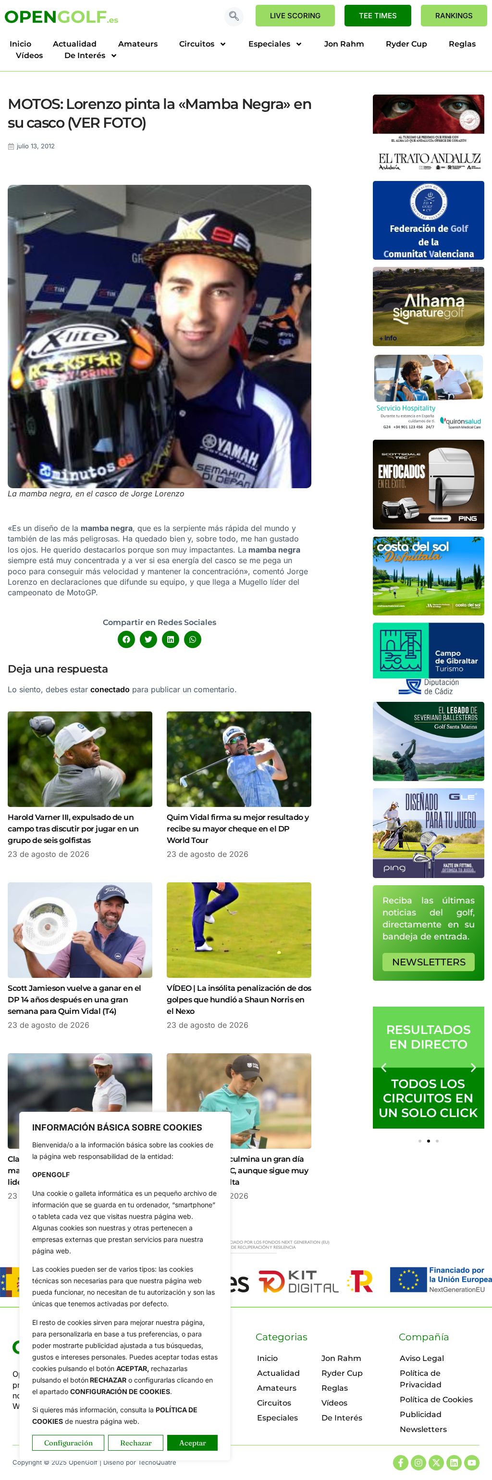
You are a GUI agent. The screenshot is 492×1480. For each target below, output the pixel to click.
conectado (110, 689)
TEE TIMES (378, 15)
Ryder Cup (406, 43)
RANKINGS (454, 15)
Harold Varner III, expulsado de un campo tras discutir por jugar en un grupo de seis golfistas (73, 829)
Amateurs (138, 43)
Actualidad (75, 43)
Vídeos (29, 55)
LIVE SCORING (295, 15)
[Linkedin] (454, 1462)
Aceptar (192, 1442)
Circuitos (196, 43)
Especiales (269, 43)
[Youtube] (472, 1462)
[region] (125, 1286)
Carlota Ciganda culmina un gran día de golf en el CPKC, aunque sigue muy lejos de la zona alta (237, 1171)
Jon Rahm (344, 43)
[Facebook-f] (400, 1462)
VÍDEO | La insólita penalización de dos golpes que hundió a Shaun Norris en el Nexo (239, 1000)
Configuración (68, 1442)
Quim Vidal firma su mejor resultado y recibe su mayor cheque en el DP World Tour (238, 829)
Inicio (20, 43)
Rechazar (136, 1442)
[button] (234, 16)
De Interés (84, 55)
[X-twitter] (436, 1462)
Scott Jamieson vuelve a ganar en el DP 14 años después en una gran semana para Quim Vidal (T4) (74, 1000)
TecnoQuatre (157, 1462)
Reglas (462, 43)
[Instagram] (418, 1462)
